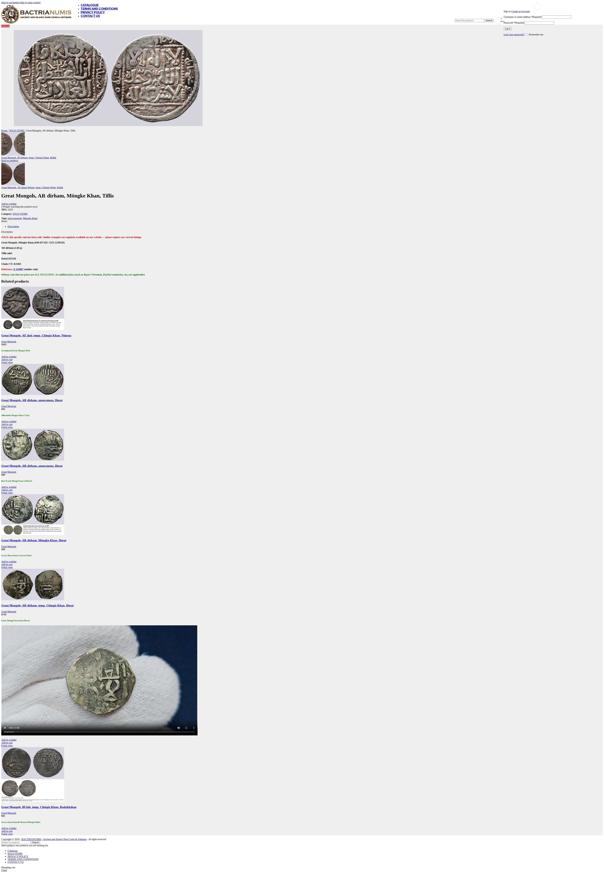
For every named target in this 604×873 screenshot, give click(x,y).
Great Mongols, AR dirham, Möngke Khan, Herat (33, 540)
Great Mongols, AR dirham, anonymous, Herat (31, 400)
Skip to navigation (10, 2)
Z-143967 (18, 269)
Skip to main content (30, 2)
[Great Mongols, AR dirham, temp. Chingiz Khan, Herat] (32, 599)
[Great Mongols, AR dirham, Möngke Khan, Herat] (32, 523)
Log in (507, 29)
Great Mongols (8, 341)
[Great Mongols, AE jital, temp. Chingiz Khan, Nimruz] (32, 317)
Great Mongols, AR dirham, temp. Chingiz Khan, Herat (37, 605)
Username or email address (522, 17)
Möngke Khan (30, 218)
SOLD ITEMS (17, 130)
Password (514, 22)
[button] (6, 359)
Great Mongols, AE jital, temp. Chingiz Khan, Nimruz (36, 335)
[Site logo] (36, 23)
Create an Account (520, 11)
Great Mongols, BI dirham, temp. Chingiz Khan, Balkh (28, 157)
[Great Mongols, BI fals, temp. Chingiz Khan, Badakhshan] (32, 778)
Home (4, 130)
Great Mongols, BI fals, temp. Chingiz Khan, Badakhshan (38, 807)
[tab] (13, 226)
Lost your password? (514, 34)
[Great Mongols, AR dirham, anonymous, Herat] (32, 394)
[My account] (537, 6)
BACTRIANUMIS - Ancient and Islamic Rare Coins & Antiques (54, 839)
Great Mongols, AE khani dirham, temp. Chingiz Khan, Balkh (32, 187)
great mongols (15, 218)
